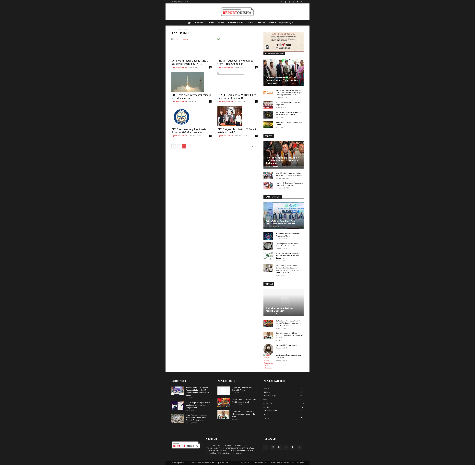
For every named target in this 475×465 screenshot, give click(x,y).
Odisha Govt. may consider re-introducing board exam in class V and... (244, 414)
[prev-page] (173, 146)
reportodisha (245, 463)
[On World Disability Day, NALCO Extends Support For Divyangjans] (283, 75)
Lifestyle (261, 22)
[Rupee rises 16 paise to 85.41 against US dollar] (268, 124)
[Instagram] (285, 1)
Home (173, 29)
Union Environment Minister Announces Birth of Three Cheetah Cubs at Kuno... (196, 417)
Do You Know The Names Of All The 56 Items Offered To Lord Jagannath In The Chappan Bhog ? (289, 323)
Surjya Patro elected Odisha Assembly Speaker (279, 309)
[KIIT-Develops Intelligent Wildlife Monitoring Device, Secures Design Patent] (177, 405)
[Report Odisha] (237, 12)
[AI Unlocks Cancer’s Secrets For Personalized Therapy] (268, 236)
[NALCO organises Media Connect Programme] (268, 105)
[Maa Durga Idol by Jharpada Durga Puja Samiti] (268, 361)
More (271, 22)
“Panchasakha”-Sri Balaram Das (287, 345)
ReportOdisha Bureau (179, 67)
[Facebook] (281, 1)
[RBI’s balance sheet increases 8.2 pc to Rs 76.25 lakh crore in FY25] (268, 115)
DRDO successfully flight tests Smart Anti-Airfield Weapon (188, 131)
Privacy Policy (289, 463)
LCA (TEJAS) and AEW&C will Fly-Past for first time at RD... (237, 96)
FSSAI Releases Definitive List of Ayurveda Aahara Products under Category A (287, 256)
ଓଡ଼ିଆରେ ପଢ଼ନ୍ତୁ (285, 22)
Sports (250, 22)
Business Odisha (235, 22)
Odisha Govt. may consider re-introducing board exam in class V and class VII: (289, 335)
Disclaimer (300, 463)
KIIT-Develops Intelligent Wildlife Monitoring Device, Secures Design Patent (198, 405)
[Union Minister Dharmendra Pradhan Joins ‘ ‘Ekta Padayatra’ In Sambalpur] (268, 175)
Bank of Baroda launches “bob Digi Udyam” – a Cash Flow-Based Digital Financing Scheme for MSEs (289, 92)
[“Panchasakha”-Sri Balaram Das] (268, 350)
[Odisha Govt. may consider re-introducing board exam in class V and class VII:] (268, 335)
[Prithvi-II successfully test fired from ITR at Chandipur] (237, 48)
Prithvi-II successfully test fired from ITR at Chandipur (235, 62)
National (199, 22)
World (221, 22)
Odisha (211, 22)
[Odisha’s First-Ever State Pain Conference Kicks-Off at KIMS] (283, 216)
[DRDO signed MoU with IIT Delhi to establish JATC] (237, 116)
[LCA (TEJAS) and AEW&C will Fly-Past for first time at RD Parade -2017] (237, 82)
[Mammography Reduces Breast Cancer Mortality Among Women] (268, 246)
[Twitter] (302, 1)
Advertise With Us (276, 463)
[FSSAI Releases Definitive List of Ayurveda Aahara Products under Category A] (268, 256)
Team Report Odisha (260, 463)
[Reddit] (293, 1)
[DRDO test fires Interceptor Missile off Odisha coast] (191, 82)
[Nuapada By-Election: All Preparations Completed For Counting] (268, 185)
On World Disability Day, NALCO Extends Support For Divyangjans (282, 78)
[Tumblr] (297, 1)
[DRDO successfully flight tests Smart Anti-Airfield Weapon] (191, 116)
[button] (277, 2)
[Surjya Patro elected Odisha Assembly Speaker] (283, 302)
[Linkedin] (289, 1)
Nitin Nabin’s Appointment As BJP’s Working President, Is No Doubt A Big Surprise (283, 160)
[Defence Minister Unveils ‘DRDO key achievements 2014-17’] (191, 48)
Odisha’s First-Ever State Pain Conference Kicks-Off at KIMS (281, 222)
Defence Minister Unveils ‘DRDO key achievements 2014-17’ (189, 62)
